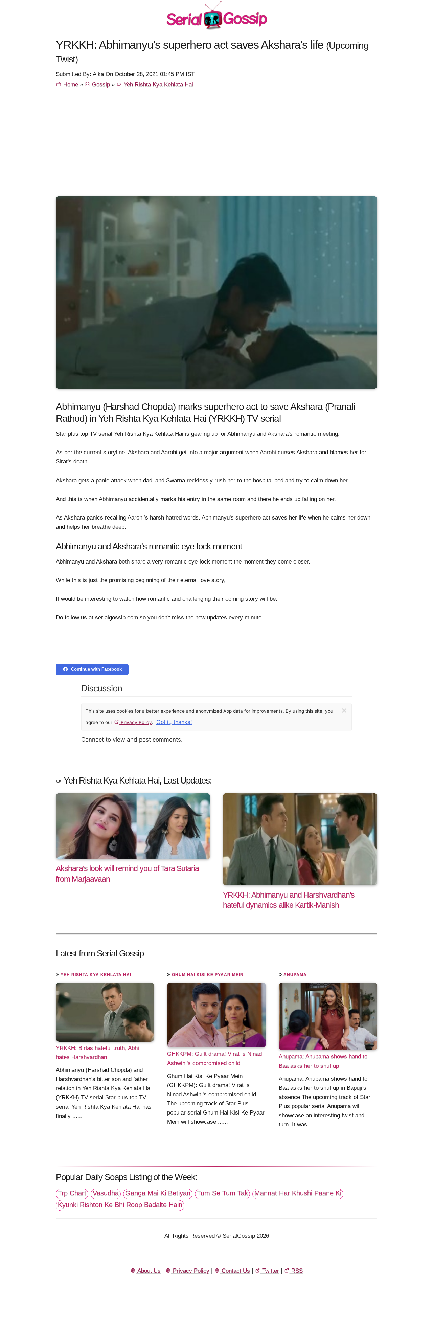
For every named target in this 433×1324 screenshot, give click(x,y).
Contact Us (235, 1270)
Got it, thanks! (174, 722)
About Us (148, 1270)
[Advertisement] (216, 145)
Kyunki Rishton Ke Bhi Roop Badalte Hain (120, 1204)
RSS (296, 1270)
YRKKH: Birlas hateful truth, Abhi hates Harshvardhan (97, 1052)
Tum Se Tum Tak (222, 1193)
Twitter (269, 1270)
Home (71, 84)
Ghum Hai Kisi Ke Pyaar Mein (208, 974)
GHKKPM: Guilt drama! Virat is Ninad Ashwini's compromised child (214, 1058)
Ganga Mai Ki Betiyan (157, 1193)
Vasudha (106, 1193)
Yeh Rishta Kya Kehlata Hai (157, 84)
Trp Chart (72, 1193)
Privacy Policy (135, 722)
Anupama (295, 974)
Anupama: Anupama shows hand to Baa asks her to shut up (323, 1061)
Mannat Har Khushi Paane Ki (297, 1193)
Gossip (100, 84)
